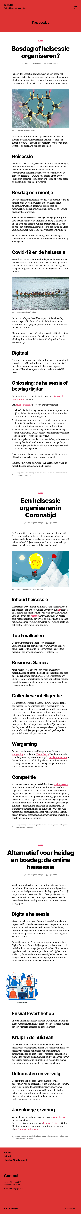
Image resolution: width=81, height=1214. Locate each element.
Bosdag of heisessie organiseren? (40, 52)
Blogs (40, 41)
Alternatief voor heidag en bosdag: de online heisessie (40, 860)
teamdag (28, 475)
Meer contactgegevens (13, 1188)
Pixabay (32, 130)
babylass (22, 312)
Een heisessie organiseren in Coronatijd (40, 508)
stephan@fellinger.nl (15, 1160)
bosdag (17, 473)
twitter (7, 1152)
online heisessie (24, 405)
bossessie (24, 473)
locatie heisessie (48, 473)
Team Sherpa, (58, 1117)
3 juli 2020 (53, 875)
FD (59, 610)
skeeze (22, 130)
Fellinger (8, 5)
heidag (31, 473)
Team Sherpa (42, 754)
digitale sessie (61, 784)
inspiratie (37, 825)
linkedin (8, 1156)
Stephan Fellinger (35, 64)
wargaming (17, 754)
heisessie (38, 473)
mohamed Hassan (25, 590)
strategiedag (19, 475)
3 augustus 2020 (53, 64)
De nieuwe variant (58, 757)
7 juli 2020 (53, 523)
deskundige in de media (27, 1129)
